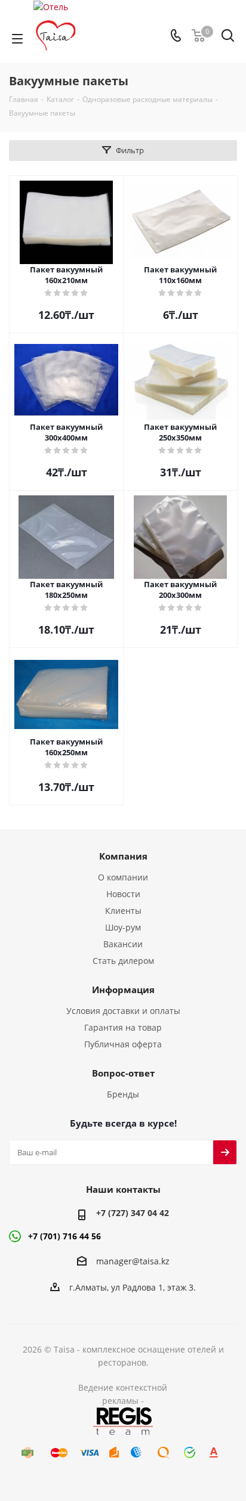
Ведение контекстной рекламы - (122, 1394)
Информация (123, 990)
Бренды (123, 1094)
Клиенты (123, 910)
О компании (123, 877)
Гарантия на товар (123, 1027)
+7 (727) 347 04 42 (132, 1212)
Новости (123, 894)
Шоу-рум (123, 927)
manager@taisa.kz (133, 1261)
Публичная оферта (123, 1044)
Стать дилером (123, 960)
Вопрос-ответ (123, 1073)
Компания (123, 856)
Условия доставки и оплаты (123, 1010)
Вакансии (123, 944)
